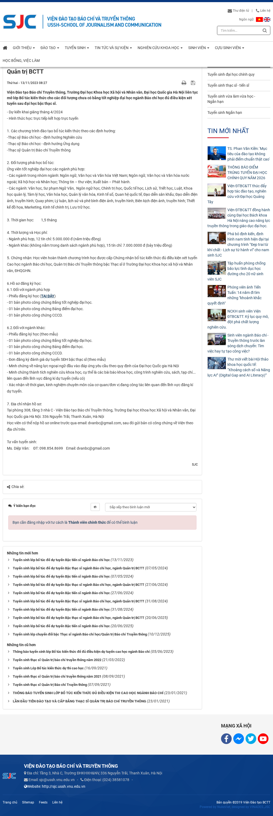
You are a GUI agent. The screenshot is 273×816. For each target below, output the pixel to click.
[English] (267, 19)
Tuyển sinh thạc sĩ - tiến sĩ (228, 85)
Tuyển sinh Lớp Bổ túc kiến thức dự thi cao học (48, 668)
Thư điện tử (240, 11)
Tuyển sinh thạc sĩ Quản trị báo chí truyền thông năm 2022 (57, 660)
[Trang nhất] (5, 47)
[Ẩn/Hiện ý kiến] (95, 507)
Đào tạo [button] (49, 48)
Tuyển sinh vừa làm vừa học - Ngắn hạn (231, 99)
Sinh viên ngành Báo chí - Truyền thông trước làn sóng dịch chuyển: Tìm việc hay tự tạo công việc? (237, 343)
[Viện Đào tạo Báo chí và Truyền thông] (20, 21)
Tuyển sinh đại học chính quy (231, 74)
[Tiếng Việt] (259, 19)
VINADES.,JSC (260, 807)
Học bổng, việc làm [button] (21, 60)
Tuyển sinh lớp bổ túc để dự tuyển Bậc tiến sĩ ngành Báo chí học (61, 560)
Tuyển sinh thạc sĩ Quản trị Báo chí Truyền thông (50, 685)
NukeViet (223, 807)
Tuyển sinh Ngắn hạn (224, 112)
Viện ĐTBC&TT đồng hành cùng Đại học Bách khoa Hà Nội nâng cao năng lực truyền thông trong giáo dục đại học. (238, 218)
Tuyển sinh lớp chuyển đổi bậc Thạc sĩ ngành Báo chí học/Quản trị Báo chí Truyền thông (80, 634)
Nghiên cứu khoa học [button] (159, 48)
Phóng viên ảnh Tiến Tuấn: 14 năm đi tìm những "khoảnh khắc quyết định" (234, 295)
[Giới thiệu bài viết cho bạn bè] (177, 83)
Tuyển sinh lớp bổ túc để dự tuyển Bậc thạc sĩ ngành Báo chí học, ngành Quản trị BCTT (78, 568)
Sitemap (28, 802)
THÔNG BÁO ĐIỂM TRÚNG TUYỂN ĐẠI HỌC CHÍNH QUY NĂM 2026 (247, 172)
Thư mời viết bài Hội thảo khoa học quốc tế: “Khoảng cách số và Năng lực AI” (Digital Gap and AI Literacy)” (238, 367)
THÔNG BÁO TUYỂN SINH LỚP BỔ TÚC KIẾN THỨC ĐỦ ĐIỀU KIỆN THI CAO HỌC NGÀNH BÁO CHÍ (88, 693)
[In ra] (184, 83)
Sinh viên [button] (197, 48)
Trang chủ (10, 802)
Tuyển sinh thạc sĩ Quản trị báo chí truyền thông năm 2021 (57, 676)
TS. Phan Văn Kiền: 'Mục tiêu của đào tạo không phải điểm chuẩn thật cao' (248, 153)
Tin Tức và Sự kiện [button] (112, 48)
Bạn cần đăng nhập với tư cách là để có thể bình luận (75, 522)
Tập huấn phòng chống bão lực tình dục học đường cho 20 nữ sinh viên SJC (236, 271)
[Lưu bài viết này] (193, 83)
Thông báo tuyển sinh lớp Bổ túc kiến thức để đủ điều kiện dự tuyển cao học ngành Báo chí (81, 652)
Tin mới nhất (228, 131)
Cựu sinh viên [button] (228, 48)
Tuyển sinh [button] (75, 48)
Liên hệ (264, 11)
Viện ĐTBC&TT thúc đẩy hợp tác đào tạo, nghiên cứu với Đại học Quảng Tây (237, 194)
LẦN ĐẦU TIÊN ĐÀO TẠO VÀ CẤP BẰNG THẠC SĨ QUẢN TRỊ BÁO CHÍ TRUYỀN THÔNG (79, 701)
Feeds (43, 802)
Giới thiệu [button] (22, 48)
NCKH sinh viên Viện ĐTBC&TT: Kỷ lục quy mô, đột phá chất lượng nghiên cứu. (238, 319)
